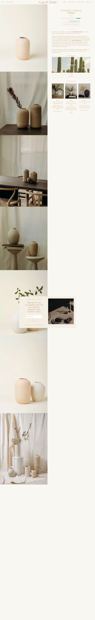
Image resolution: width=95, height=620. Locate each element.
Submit (34, 320)
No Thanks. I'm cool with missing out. (34, 325)
